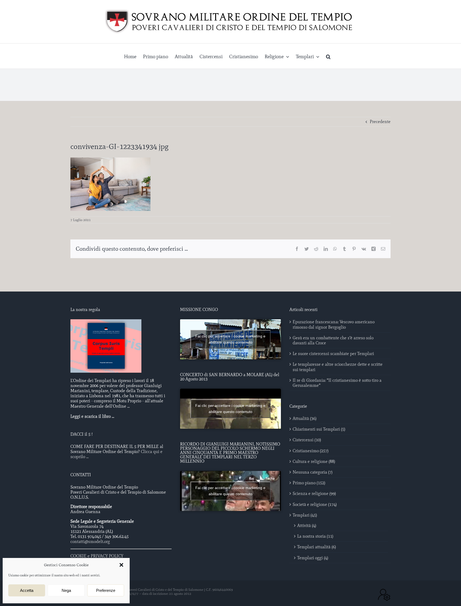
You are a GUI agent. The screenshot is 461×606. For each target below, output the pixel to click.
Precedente (380, 121)
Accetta (26, 590)
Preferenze (105, 590)
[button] (121, 565)
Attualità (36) (304, 418)
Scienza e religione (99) (314, 493)
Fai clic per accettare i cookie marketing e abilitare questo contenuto (230, 339)
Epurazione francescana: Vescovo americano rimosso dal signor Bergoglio (334, 324)
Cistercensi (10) (307, 439)
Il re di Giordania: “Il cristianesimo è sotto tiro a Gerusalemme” (337, 383)
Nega (66, 590)
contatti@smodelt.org (90, 541)
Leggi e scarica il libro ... (92, 416)
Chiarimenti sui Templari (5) (319, 429)
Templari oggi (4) (312, 557)
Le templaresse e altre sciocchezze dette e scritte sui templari (338, 367)
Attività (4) (306, 525)
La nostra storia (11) (315, 536)
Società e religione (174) (315, 504)
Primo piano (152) (309, 482)
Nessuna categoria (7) (312, 472)
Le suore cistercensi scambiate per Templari (333, 353)
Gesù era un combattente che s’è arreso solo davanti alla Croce (333, 340)
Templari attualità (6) (316, 546)
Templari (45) (305, 515)
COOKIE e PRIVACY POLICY (96, 555)
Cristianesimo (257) (310, 450)
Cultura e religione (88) (314, 461)
